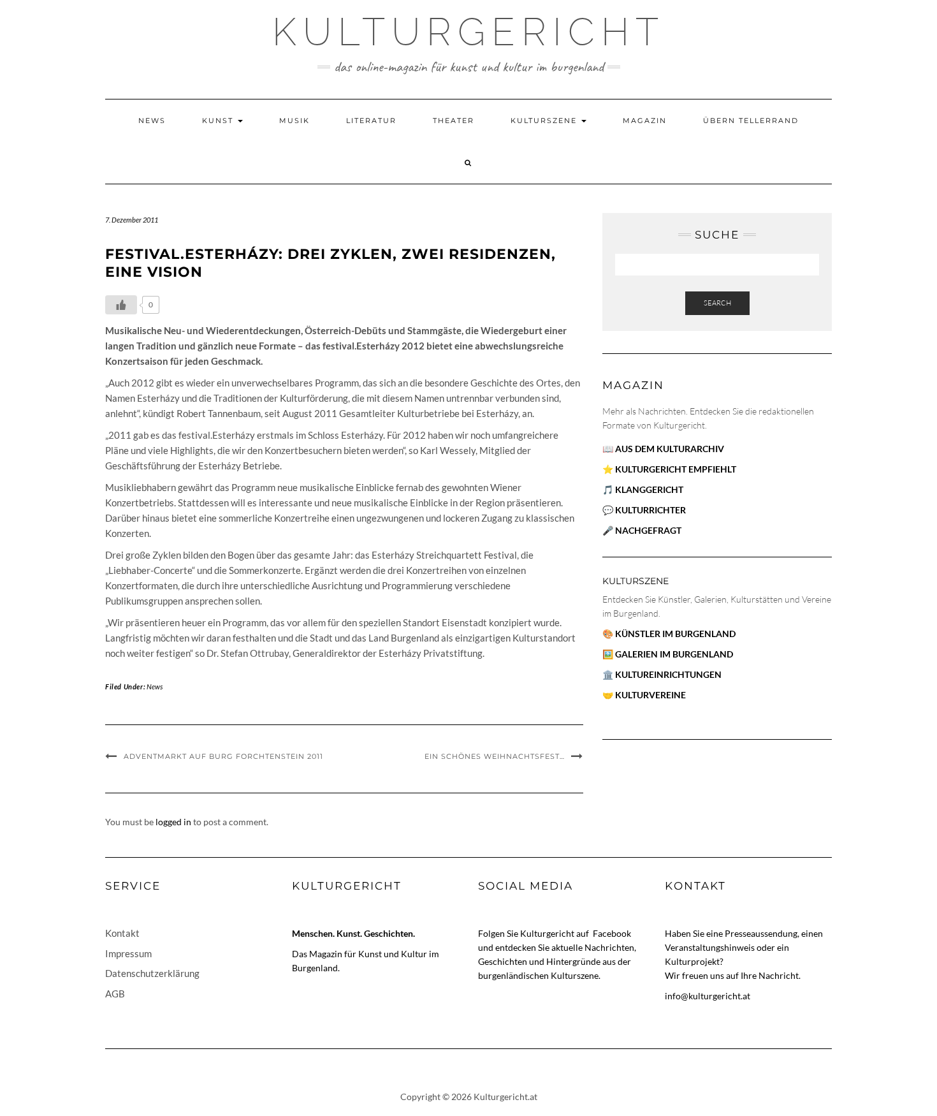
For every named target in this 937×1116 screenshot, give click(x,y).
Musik (294, 120)
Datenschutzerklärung (152, 973)
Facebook (612, 933)
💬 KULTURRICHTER (644, 509)
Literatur (371, 120)
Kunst (219, 120)
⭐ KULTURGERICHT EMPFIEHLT (669, 469)
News (152, 120)
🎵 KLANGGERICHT (642, 489)
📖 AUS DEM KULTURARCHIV (663, 448)
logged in (173, 821)
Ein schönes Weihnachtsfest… (495, 756)
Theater (453, 120)
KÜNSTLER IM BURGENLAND (675, 633)
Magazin (645, 120)
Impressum (128, 953)
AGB (115, 993)
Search (717, 302)
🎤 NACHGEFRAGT (641, 530)
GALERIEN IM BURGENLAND (674, 654)
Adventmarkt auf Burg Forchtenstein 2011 (223, 756)
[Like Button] (121, 304)
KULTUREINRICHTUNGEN (668, 674)
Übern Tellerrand (751, 120)
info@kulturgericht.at (707, 995)
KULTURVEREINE (650, 694)
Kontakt (122, 933)
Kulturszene (545, 120)
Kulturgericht (468, 32)
